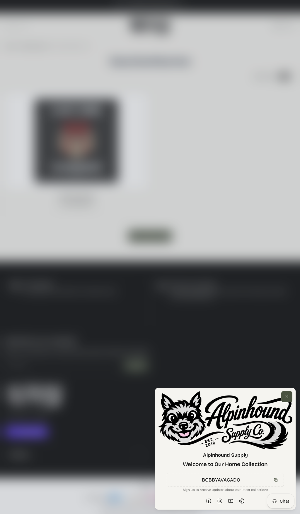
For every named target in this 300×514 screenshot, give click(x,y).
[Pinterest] (242, 500)
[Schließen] (286, 396)
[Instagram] (220, 500)
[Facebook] (208, 500)
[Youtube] (230, 500)
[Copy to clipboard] (276, 480)
